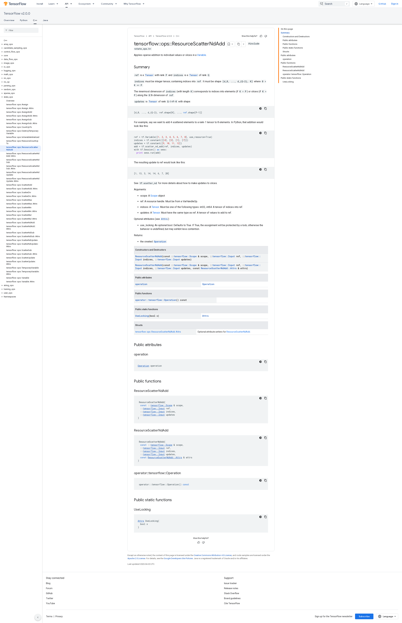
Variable (201, 55)
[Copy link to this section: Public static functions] (175, 500)
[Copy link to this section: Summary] (153, 67)
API (66, 3)
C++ (35, 20)
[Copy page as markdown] (239, 44)
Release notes (231, 588)
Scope (154, 195)
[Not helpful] (265, 36)
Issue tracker (230, 583)
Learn (51, 3)
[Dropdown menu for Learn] (58, 4)
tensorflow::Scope (185, 256)
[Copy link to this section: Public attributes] (165, 345)
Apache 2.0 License (136, 558)
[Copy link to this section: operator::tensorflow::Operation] (184, 473)
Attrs (164, 218)
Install (40, 3)
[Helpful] (261, 36)
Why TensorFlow (132, 3)
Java (45, 20)
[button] (20, 44)
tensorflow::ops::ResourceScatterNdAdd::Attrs (158, 331)
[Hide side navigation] (38, 617)
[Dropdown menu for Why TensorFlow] (144, 4)
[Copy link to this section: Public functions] (164, 381)
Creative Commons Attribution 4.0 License (213, 555)
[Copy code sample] (265, 108)
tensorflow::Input (223, 256)
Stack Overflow (231, 593)
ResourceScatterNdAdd (148, 256)
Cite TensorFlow (232, 603)
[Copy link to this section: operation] (151, 355)
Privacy (59, 616)
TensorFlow (139, 36)
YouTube (50, 603)
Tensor (149, 75)
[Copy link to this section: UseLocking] (154, 510)
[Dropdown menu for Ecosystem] (94, 4)
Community (107, 3)
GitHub (382, 3)
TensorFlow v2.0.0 (17, 14)
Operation (160, 241)
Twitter (49, 598)
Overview (9, 20)
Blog (48, 583)
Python (23, 20)
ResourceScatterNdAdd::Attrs (218, 268)
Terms (49, 616)
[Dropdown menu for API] (72, 4)
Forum (49, 588)
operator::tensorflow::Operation (155, 299)
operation (141, 284)
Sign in (394, 4)
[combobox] (334, 4)
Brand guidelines (232, 598)
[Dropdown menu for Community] (117, 4)
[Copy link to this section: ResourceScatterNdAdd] (171, 391)
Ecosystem (85, 3)
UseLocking (142, 315)
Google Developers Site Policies (178, 558)
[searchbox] (21, 30)
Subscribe (364, 616)
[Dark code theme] (260, 108)
